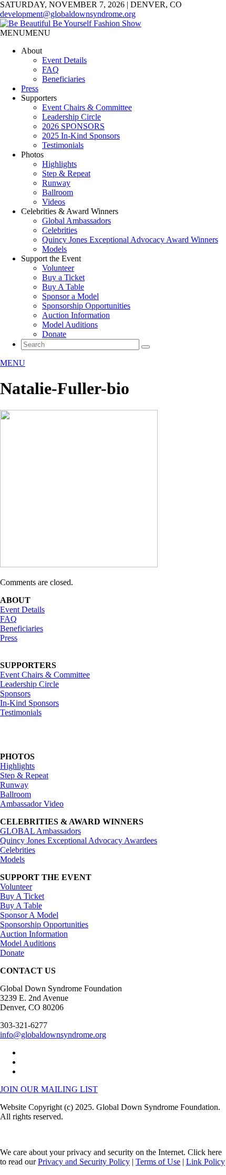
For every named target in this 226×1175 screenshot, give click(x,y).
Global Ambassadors (76, 220)
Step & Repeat (66, 173)
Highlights (59, 164)
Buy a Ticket (63, 277)
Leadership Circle (71, 116)
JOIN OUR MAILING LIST (49, 1089)
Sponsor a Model (70, 296)
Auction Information (76, 315)
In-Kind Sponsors (29, 702)
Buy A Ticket (22, 896)
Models (54, 249)
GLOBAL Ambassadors (40, 831)
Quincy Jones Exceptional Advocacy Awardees (78, 840)
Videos (53, 201)
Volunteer (58, 267)
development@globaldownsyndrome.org (68, 13)
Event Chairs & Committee (87, 107)
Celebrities (59, 230)
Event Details (64, 60)
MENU (12, 362)
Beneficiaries (63, 79)
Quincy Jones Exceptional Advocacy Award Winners (130, 239)
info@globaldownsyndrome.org (53, 1034)
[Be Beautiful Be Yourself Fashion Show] (70, 23)
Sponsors (15, 693)
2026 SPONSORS (73, 126)
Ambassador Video (32, 803)
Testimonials (63, 145)
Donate (54, 334)
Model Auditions (70, 324)
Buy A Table (63, 286)
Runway (56, 182)
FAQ (50, 69)
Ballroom (57, 192)
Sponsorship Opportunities (86, 305)
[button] (25, 32)
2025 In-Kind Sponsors (81, 135)
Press (29, 88)
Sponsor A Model (29, 915)
